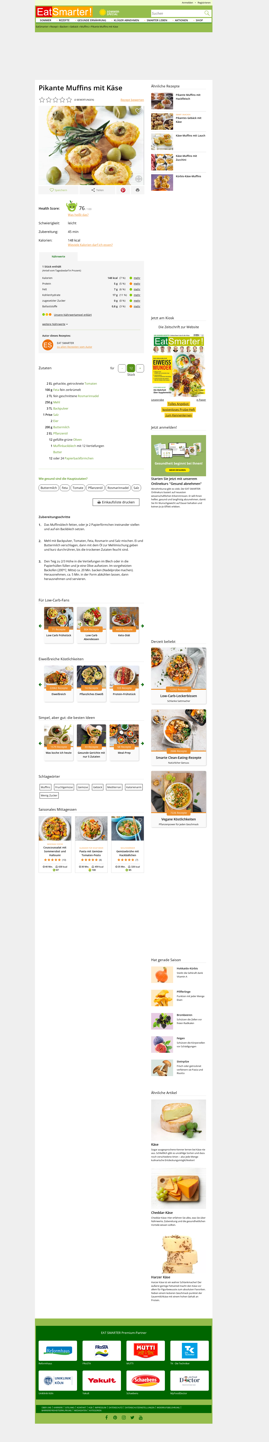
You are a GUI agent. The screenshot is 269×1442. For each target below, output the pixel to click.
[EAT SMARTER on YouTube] (141, 1417)
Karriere (58, 1407)
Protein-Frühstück (124, 694)
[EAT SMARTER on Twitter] (132, 1417)
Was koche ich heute (59, 752)
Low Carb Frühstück (58, 635)
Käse (154, 1144)
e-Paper (201, 400)
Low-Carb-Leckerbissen (178, 696)
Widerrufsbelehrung (168, 1407)
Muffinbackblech (64, 446)
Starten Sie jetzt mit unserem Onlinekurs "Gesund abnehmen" (176, 481)
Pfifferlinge (183, 991)
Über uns (46, 1407)
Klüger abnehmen (126, 20)
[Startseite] (64, 11)
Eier (56, 421)
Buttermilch (61, 427)
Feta (56, 390)
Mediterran (114, 787)
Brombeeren (184, 1015)
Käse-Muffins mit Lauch (190, 135)
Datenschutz (116, 1407)
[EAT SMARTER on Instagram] (124, 1417)
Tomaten (91, 384)
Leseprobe (157, 400)
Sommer (45, 20)
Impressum (100, 1407)
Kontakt (81, 1407)
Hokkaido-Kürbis (187, 968)
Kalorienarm (133, 787)
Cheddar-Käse (162, 1212)
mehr (137, 278)
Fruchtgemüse (64, 787)
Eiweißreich (59, 694)
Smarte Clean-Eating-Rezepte (178, 757)
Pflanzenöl (60, 433)
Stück (131, 375)
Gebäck (97, 787)
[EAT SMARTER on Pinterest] (115, 1417)
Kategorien (95, 1410)
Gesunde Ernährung (91, 20)
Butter (57, 452)
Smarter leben (157, 20)
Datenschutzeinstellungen (139, 1407)
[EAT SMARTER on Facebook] (107, 1417)
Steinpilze (183, 1061)
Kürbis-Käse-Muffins (188, 176)
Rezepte (64, 20)
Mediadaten (80, 1410)
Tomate (78, 488)
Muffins (45, 787)
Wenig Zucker (49, 795)
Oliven (77, 440)
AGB (90, 1407)
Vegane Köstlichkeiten (178, 819)
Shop (199, 20)
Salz (56, 415)
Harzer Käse (160, 1277)
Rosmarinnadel (88, 396)
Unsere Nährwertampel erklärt (73, 314)
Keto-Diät (124, 635)
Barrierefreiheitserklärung (57, 1410)
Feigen (181, 1038)
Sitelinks (69, 1407)
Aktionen (181, 20)
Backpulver (60, 408)
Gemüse (83, 787)
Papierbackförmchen (79, 458)
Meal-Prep (124, 752)
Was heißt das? (78, 215)
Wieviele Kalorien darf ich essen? (90, 245)
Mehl (56, 402)
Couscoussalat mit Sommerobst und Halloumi (54, 851)
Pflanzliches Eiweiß (91, 694)
